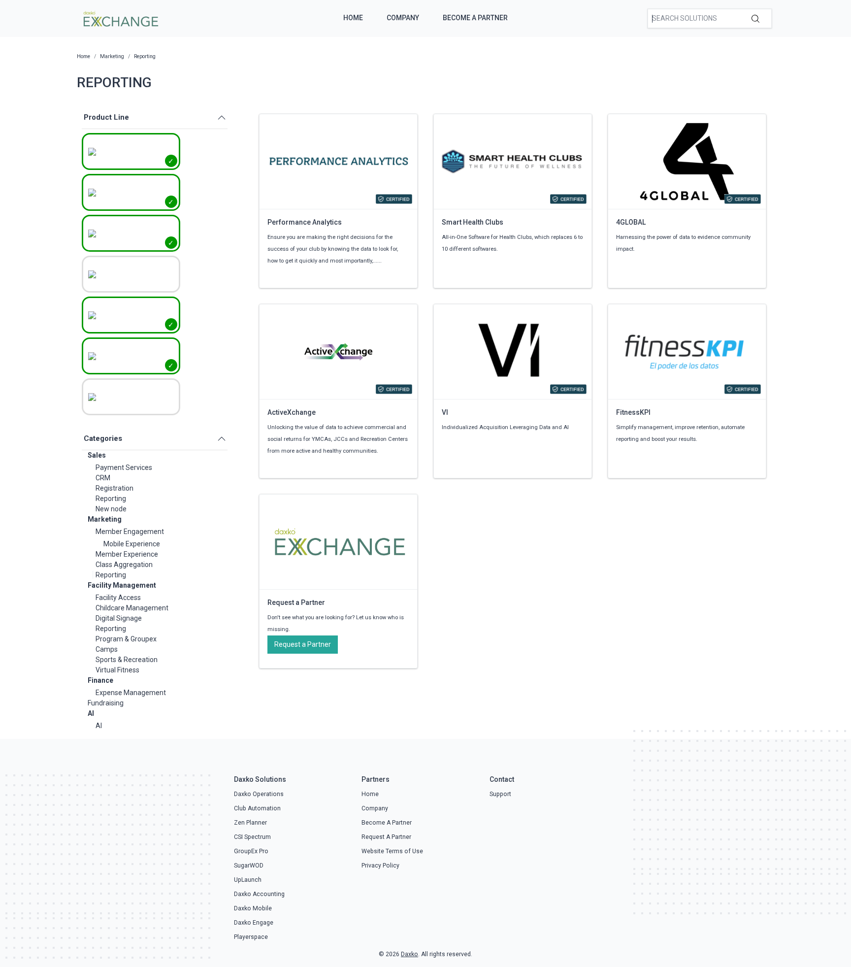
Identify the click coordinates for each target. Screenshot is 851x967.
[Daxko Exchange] (120, 18)
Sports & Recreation (127, 660)
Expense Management (131, 693)
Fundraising (106, 703)
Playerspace (251, 937)
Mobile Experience (131, 544)
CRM (103, 478)
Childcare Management (132, 608)
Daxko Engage (253, 922)
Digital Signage (119, 618)
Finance (100, 680)
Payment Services (124, 467)
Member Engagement (130, 531)
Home (353, 18)
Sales (97, 455)
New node (111, 509)
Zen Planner (250, 822)
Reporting (111, 498)
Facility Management (122, 585)
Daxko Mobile (253, 908)
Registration (114, 488)
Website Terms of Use (392, 851)
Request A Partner (386, 837)
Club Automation (257, 808)
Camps (107, 649)
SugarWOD (248, 865)
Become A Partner (475, 18)
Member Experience (127, 554)
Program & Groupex (126, 639)
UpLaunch (248, 879)
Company (403, 18)
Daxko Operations (259, 794)
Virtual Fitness (117, 670)
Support (500, 794)
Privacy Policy (380, 865)
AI (91, 713)
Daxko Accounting (259, 894)
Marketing (105, 519)
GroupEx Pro (251, 851)
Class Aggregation (124, 564)
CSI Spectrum (252, 837)
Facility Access (118, 597)
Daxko (409, 954)
